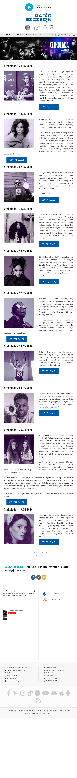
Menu (74, 35)
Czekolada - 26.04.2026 (18, 430)
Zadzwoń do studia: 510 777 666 (16, 668)
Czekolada (19, 62)
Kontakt (21, 570)
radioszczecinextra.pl (12, 681)
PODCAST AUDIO (53, 594)
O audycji (10, 570)
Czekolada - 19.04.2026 (18, 509)
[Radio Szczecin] (38, 17)
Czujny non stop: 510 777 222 (15, 670)
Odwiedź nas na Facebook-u (49, 35)
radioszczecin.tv (51, 668)
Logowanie (49, 675)
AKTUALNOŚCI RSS (54, 599)
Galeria (64, 566)
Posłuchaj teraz (50, 673)
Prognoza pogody (12, 675)
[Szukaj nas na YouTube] (45, 690)
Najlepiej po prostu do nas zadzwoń (45, 35)
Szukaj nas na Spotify (62, 35)
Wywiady (54, 566)
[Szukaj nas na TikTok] (30, 690)
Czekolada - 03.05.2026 (18, 388)
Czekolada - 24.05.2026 (18, 251)
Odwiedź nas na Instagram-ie (55, 35)
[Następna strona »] (52, 553)
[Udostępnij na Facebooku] (33, 577)
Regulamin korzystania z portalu (54, 711)
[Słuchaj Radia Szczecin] (29, 7)
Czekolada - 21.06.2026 (18, 66)
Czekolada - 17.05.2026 (18, 293)
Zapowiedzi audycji (14, 566)
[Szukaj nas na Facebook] (8, 690)
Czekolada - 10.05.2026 (18, 346)
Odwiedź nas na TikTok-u (58, 35)
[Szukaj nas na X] (15, 690)
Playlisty (42, 566)
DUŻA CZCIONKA (51, 678)
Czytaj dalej (49, 106)
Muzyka (28, 35)
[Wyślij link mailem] (44, 577)
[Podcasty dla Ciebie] (68, 690)
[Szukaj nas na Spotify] (37, 690)
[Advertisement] (20, 734)
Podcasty (19, 35)
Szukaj (68, 35)
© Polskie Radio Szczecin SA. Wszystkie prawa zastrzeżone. (25, 711)
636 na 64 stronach (38, 555)
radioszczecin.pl (11, 678)
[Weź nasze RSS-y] (38, 698)
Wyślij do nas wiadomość (65, 35)
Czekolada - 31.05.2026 (18, 209)
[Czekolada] (38, 48)
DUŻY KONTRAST (51, 681)
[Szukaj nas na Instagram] (22, 690)
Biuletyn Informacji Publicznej (55, 670)
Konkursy (37, 35)
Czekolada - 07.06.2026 (18, 167)
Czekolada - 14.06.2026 (18, 114)
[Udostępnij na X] (38, 577)
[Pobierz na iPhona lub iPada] (61, 690)
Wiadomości (8, 35)
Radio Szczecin (9, 62)
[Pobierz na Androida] (54, 690)
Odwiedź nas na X (52, 35)
